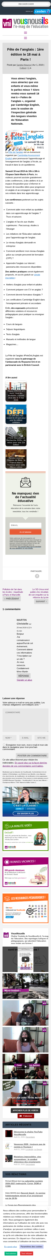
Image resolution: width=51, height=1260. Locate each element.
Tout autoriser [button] (11, 1254)
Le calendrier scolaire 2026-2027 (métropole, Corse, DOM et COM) (24, 1183)
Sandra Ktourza (23, 65)
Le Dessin (38, 1150)
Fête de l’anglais (15, 152)
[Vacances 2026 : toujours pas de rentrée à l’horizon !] (8, 1146)
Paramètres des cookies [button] (31, 1246)
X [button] (48, 1209)
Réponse (23, 676)
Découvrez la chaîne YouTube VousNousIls (28, 1133)
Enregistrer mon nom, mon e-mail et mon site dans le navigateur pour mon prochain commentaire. (25, 747)
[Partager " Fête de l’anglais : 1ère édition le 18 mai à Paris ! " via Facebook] (37, 576)
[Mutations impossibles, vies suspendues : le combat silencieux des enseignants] (8, 1158)
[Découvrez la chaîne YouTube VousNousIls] (8, 1133)
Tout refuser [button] (26, 1253)
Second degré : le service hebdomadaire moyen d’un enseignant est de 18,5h (25, 1195)
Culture (23, 68)
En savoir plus (25, 813)
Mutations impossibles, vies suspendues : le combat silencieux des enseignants (27, 1159)
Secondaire (30, 1137)
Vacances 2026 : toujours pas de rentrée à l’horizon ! (29, 1145)
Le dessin (29, 1150)
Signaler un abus (24, 680)
